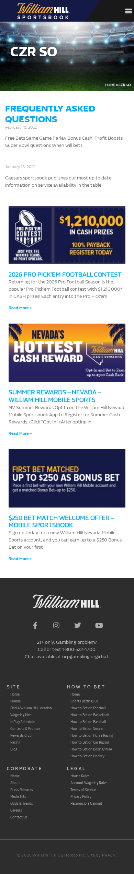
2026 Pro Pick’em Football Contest (65, 274)
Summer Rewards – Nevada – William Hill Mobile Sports (55, 396)
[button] (128, 10)
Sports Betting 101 (84, 701)
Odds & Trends (21, 803)
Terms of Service (83, 789)
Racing (15, 742)
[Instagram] (56, 625)
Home (110, 85)
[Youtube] (99, 625)
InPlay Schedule (22, 721)
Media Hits (18, 796)
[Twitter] (77, 625)
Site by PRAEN (101, 855)
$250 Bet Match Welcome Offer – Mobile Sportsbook (61, 521)
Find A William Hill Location (31, 708)
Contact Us (18, 817)
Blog (13, 749)
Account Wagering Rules (89, 782)
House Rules (80, 775)
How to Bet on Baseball (88, 721)
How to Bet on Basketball (89, 714)
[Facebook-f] (35, 625)
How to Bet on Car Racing (89, 742)
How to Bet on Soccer (87, 728)
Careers (16, 810)
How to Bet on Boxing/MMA (91, 749)
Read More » (20, 307)
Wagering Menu (22, 714)
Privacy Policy (80, 796)
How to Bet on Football (88, 708)
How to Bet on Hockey (87, 756)
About (15, 782)
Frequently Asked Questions (50, 114)
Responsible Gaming (86, 803)
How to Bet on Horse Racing (91, 735)
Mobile (15, 701)
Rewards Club (21, 735)
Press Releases (21, 789)
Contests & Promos (25, 728)
